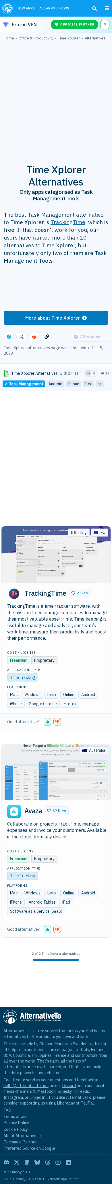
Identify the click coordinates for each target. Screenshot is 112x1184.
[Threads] (48, 1162)
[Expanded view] (88, 373)
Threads (81, 1091)
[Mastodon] (27, 1162)
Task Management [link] (26, 383)
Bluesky (64, 1091)
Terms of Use (15, 1116)
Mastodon (46, 1091)
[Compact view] (94, 373)
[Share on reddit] (34, 337)
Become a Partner (20, 1142)
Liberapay (66, 1103)
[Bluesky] (37, 1162)
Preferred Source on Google (29, 1148)
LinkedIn (37, 1097)
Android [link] (55, 383)
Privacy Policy (16, 1122)
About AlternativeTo (22, 1135)
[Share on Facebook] (9, 337)
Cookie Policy (15, 1129)
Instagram (13, 1097)
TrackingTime (68, 222)
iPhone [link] (73, 383)
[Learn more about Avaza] (14, 811)
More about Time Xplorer (52, 318)
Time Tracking (22, 677)
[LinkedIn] (68, 1162)
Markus (61, 1044)
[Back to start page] (7, 8)
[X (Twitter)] (17, 1162)
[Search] (94, 8)
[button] (79, 593)
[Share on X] (21, 337)
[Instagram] (58, 1162)
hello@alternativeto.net (25, 1085)
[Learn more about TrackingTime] (14, 594)
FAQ (7, 1110)
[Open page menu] (107, 8)
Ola (42, 1044)
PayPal (87, 1103)
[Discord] (6, 1162)
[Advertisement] (56, 99)
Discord (69, 1085)
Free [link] (88, 383)
